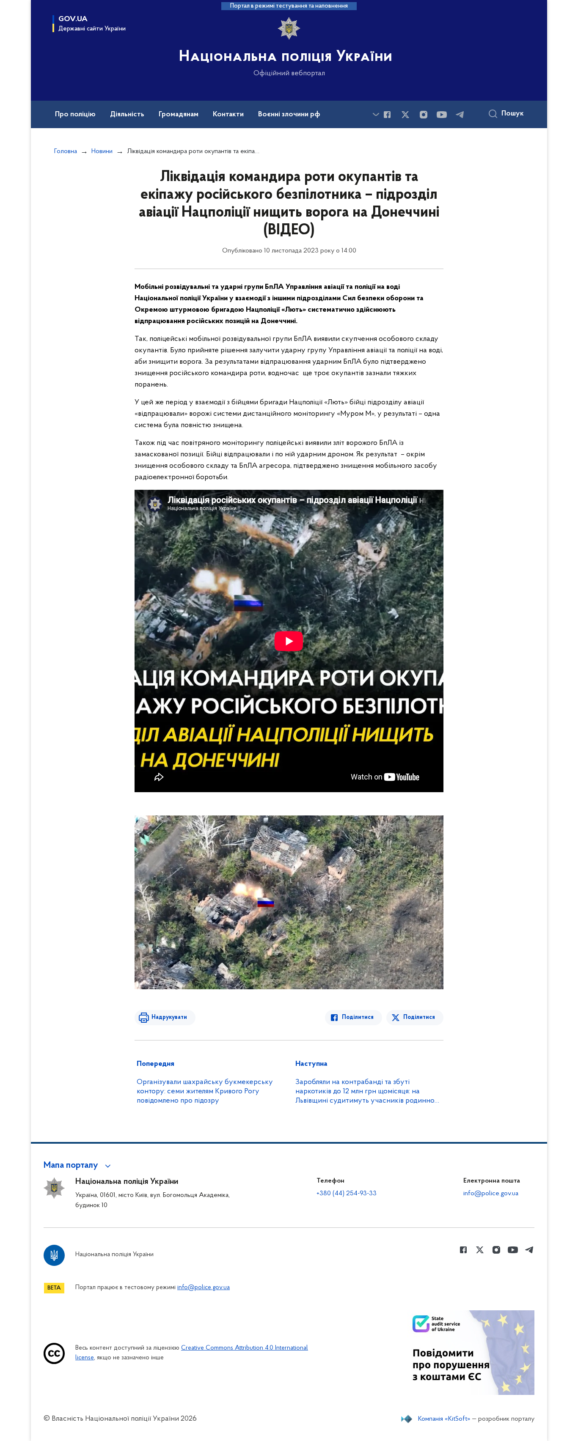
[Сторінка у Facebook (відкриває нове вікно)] (387, 115)
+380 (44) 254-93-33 (347, 1193)
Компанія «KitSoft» (444, 1419)
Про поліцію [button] (75, 114)
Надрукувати (169, 1017)
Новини (102, 151)
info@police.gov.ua (490, 1193)
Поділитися (358, 1017)
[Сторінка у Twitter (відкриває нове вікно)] (405, 115)
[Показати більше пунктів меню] (375, 114)
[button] (78, 1166)
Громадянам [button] (178, 114)
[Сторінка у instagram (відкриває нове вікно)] (423, 115)
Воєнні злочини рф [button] (289, 114)
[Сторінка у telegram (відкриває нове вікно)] (460, 115)
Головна (65, 151)
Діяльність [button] (127, 114)
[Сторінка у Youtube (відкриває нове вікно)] (442, 115)
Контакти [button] (228, 114)
